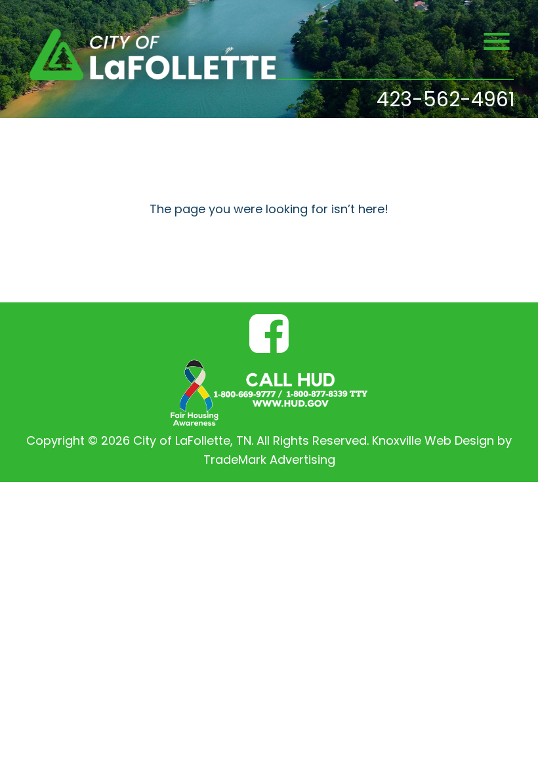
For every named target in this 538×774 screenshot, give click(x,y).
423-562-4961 (446, 101)
